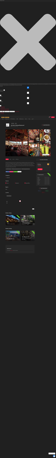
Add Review (17, 159)
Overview (7, 159)
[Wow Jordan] (5, 117)
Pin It (43, 192)
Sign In (53, 117)
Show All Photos (46, 154)
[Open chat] (54, 456)
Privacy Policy (2, 113)
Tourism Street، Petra (15, 126)
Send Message (40, 169)
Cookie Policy (2, 112)
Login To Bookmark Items (44, 188)
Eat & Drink (12, 123)
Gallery (10, 159)
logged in (11, 250)
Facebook (8, 171)
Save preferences (12, 111)
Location (13, 159)
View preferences (7, 111)
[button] (28, 42)
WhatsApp (15, 171)
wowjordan (39, 164)
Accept (1, 111)
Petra (16, 123)
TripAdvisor (19, 171)
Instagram (11, 171)
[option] (12, 220)
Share (39, 190)
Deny (3, 111)
